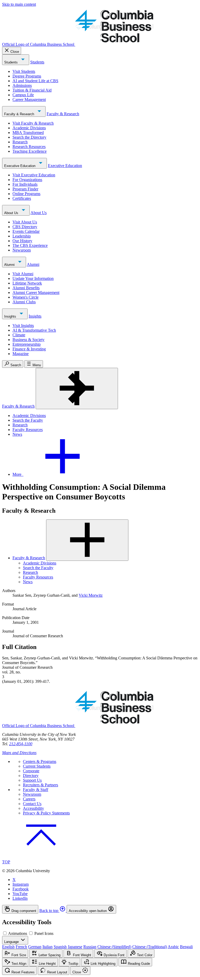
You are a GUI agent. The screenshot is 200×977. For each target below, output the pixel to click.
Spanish (60, 946)
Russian (89, 946)
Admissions (22, 85)
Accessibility (33, 808)
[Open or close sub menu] (87, 540)
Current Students (37, 766)
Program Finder (25, 189)
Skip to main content (19, 4)
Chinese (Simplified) (114, 946)
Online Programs (26, 193)
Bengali (186, 946)
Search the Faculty (27, 420)
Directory (31, 775)
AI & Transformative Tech (34, 330)
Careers (29, 799)
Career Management (29, 99)
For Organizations (27, 179)
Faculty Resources (27, 429)
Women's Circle (25, 297)
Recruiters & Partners (40, 785)
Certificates (21, 198)
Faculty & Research (19, 114)
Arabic (173, 946)
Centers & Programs (39, 761)
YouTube (20, 893)
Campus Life (23, 95)
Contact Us (32, 803)
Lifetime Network (27, 283)
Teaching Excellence (29, 151)
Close (14, 52)
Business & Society (28, 339)
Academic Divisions (29, 128)
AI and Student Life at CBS (35, 81)
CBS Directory (24, 226)
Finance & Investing (29, 349)
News (17, 434)
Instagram (20, 884)
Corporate (31, 771)
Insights (10, 316)
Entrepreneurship (26, 344)
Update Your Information (33, 278)
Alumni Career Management (35, 292)
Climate (18, 335)
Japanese (75, 946)
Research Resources (29, 146)
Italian (47, 946)
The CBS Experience (30, 245)
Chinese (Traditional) (149, 946)
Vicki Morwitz (91, 595)
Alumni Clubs (24, 302)
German (34, 946)
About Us (11, 213)
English (8, 946)
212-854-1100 (20, 744)
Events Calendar (26, 231)
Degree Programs (26, 76)
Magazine (20, 353)
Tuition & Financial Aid (32, 90)
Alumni (10, 265)
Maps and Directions (19, 752)
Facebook (20, 889)
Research (20, 142)
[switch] (5, 933)
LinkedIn (20, 898)
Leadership (21, 236)
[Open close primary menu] (77, 388)
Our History (22, 241)
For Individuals (25, 184)
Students (11, 62)
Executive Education (20, 166)
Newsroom (21, 250)
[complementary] (100, 909)
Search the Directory (29, 137)
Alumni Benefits (26, 288)
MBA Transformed (28, 132)
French (21, 946)
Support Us (32, 780)
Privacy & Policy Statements (46, 813)
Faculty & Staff (35, 789)
